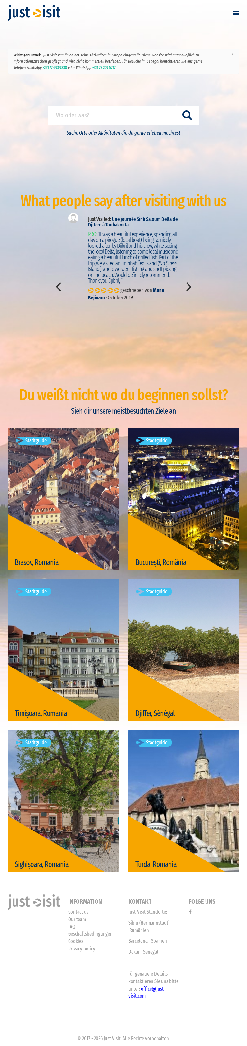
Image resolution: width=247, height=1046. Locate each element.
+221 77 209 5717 (104, 67)
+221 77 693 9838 (55, 67)
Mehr (26, 554)
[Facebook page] (190, 912)
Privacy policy (81, 949)
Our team (77, 919)
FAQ (71, 927)
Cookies (75, 941)
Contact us (78, 912)
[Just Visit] (34, 13)
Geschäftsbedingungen (90, 934)
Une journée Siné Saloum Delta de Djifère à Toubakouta (133, 222)
